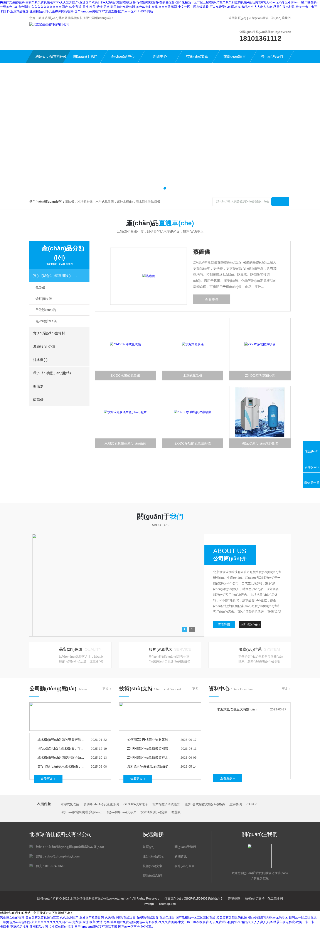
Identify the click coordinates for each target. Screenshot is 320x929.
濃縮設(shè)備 (44, 346)
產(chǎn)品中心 (123, 56)
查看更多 (209, 299)
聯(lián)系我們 (281, 18)
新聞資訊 (181, 856)
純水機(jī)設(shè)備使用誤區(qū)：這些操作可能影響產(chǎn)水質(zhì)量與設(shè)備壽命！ (61, 757)
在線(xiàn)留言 (259, 18)
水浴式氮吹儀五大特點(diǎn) (237, 709)
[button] (155, 188)
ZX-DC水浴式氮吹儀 (125, 375)
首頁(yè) (148, 847)
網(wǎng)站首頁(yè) (50, 56)
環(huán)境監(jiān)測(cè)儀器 (55, 373)
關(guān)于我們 (85, 56)
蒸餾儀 (38, 400)
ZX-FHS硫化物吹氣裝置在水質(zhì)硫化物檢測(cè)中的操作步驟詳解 (151, 757)
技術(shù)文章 (197, 56)
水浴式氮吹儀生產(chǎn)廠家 (125, 443)
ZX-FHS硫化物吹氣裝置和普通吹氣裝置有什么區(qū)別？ (151, 748)
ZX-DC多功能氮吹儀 (260, 375)
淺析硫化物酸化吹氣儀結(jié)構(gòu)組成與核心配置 (151, 766)
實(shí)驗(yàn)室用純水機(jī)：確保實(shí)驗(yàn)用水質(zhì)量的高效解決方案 (61, 766)
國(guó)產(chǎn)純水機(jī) (260, 443)
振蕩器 (38, 386)
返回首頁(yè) (237, 18)
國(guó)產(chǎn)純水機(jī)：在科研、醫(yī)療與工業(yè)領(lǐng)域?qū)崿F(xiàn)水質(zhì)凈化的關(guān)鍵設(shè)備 (61, 748)
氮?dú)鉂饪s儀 (46, 321)
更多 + (107, 688)
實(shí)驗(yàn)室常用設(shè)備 (55, 275)
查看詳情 (224, 624)
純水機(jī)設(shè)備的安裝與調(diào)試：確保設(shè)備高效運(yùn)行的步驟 (61, 739)
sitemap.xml (167, 903)
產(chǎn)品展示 (153, 856)
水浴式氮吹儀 (192, 375)
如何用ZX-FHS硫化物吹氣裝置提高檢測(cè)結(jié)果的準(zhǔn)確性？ (151, 739)
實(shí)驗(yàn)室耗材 (49, 333)
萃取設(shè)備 (45, 310)
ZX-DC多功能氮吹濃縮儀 (193, 443)
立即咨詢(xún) (250, 624)
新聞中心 (160, 56)
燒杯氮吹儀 (43, 299)
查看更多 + (48, 778)
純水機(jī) (40, 360)
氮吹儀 (40, 287)
